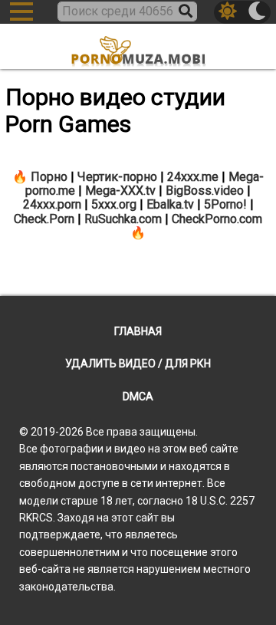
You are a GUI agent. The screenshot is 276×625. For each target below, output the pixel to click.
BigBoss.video (205, 190)
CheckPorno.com (217, 219)
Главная (138, 331)
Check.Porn (44, 219)
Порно (49, 176)
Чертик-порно (117, 176)
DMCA (138, 396)
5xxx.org (113, 204)
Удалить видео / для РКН (138, 363)
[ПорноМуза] (138, 48)
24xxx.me (193, 176)
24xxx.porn (52, 204)
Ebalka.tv (170, 204)
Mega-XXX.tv (120, 190)
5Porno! (225, 204)
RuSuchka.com (123, 219)
